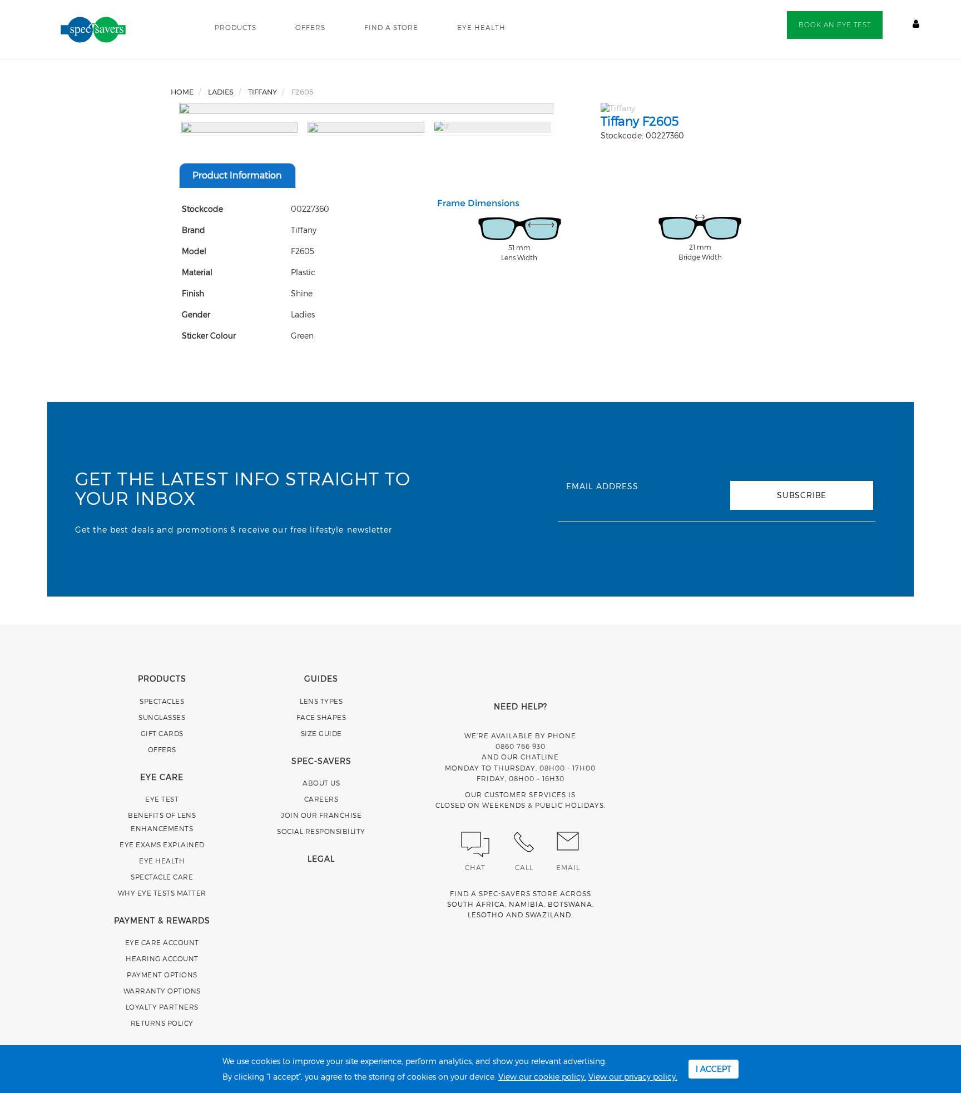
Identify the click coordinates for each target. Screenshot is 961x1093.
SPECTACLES (162, 701)
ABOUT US (321, 783)
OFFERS (310, 27)
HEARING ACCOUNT (162, 958)
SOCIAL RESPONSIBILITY (321, 831)
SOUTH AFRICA (476, 904)
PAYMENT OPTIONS (162, 974)
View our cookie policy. (542, 1076)
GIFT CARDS (162, 733)
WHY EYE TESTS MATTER (162, 893)
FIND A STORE (391, 27)
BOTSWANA (570, 904)
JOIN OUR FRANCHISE (321, 815)
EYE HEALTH (481, 27)
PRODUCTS (235, 27)
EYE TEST (162, 799)
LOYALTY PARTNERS (162, 1007)
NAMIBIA (526, 904)
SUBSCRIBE (801, 495)
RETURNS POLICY (162, 1023)
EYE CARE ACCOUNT (162, 942)
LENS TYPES (321, 701)
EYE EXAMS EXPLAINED (162, 844)
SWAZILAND (548, 914)
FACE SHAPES (321, 717)
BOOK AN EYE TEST (835, 25)
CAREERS (321, 799)
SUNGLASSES (161, 717)
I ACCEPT (713, 1069)
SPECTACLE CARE (162, 877)
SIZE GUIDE (321, 733)
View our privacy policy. (632, 1076)
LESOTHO (486, 914)
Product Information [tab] (237, 175)
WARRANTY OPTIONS (162, 991)
